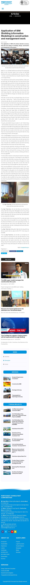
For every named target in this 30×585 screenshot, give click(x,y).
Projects (18, 541)
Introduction (4, 541)
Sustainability (4, 543)
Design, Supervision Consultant (8, 568)
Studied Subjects (20, 546)
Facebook (13, 251)
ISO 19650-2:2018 (5, 554)
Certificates (3, 550)
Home (10, 16)
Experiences (4, 546)
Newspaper (18, 16)
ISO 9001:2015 (4, 552)
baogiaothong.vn (25, 247)
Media (17, 550)
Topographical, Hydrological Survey (9, 575)
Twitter (4, 253)
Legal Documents (20, 543)
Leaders (3, 548)
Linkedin (20, 251)
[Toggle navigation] (3, 9)
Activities (18, 552)
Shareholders (4, 556)
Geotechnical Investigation (7, 572)
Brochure (3, 558)
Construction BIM (5, 570)
